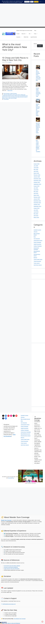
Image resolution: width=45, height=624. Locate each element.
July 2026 (36, 165)
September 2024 (37, 206)
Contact (17, 33)
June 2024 (36, 211)
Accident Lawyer (37, 229)
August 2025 (36, 186)
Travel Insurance (37, 261)
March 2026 (36, 173)
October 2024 (37, 204)
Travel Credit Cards (38, 259)
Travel (35, 33)
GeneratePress (11, 477)
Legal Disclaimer (34, 37)
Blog (35, 30)
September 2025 (37, 184)
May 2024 (36, 213)
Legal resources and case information (11, 568)
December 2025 (37, 178)
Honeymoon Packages (26, 432)
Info (29, 33)
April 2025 (36, 193)
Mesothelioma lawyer (25, 433)
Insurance (18, 37)
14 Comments (6, 99)
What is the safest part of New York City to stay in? (17, 96)
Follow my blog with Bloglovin (13, 623)
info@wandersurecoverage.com (9, 604)
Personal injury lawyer (25, 435)
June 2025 (36, 189)
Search (35, 43)
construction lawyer (38, 240)
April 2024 (36, 215)
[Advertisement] (22, 13)
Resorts (35, 257)
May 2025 (36, 191)
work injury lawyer (38, 265)
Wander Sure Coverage (6, 520)
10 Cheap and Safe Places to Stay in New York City (15, 59)
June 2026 (36, 167)
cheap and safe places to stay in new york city (12, 94)
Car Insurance (37, 238)
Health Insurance (37, 244)
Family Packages (6, 93)
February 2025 (37, 197)
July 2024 (36, 210)
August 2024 (36, 208)
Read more (10, 90)
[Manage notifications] (42, 621)
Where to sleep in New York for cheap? (9, 98)
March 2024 (36, 217)
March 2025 (36, 195)
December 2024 (37, 200)
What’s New (26, 37)
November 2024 (37, 202)
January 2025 (37, 199)
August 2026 (36, 163)
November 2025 (37, 180)
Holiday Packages (13, 93)
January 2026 (37, 176)
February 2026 (37, 175)
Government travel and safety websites (12, 565)
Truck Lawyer (37, 263)
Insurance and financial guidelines (11, 567)
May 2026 (36, 169)
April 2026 (36, 171)
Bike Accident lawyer (25, 419)
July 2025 (36, 187)
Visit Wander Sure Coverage (19, 618)
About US (23, 33)
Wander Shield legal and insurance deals (24, 30)
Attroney (35, 231)
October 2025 (37, 182)
